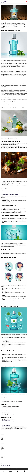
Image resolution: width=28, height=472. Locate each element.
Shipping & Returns (3, 456)
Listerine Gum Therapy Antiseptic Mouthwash (7, 399)
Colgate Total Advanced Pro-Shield (6, 425)
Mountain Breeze (14, 468)
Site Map (2, 439)
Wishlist (2, 449)
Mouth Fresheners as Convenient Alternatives (10, 194)
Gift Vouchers (2, 438)
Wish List (2, 447)
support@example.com (13, 461)
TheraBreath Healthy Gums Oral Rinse (6, 400)
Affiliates (2, 457)
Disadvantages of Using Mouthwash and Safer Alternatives (11, 22)
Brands (2, 437)
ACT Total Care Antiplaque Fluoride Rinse (7, 407)
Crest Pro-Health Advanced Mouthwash (6, 405)
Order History (2, 448)
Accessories (2, 440)
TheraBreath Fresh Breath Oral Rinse (6, 412)
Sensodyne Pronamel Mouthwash (6, 420)
